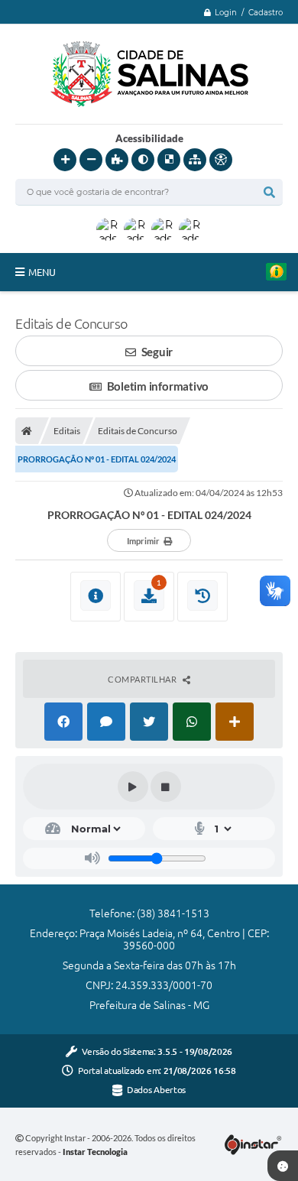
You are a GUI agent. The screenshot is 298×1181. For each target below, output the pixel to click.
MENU (42, 272)
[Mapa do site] (194, 159)
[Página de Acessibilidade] (220, 159)
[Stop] (166, 786)
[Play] (133, 786)
